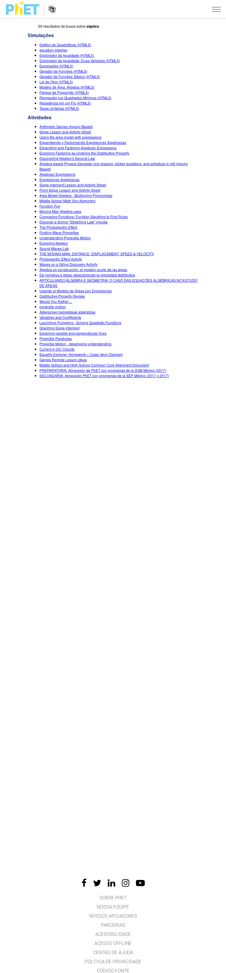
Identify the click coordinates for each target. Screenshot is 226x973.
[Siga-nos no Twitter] (97, 882)
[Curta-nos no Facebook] (84, 882)
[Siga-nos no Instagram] (125, 882)
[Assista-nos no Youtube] (140, 882)
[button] (216, 9)
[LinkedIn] (111, 882)
